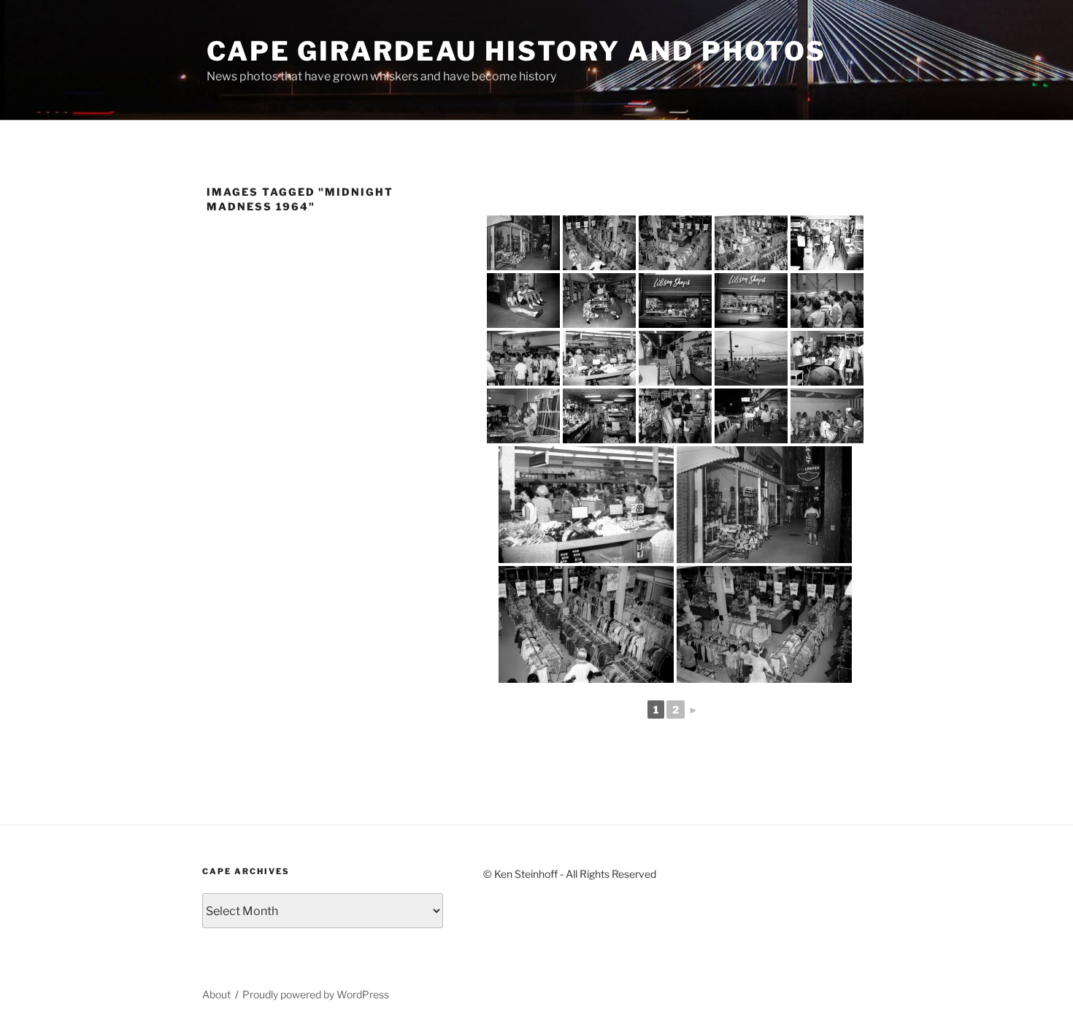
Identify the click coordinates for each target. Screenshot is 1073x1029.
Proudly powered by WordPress (315, 994)
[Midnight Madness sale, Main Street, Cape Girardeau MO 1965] (523, 242)
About (216, 994)
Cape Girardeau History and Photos (516, 51)
